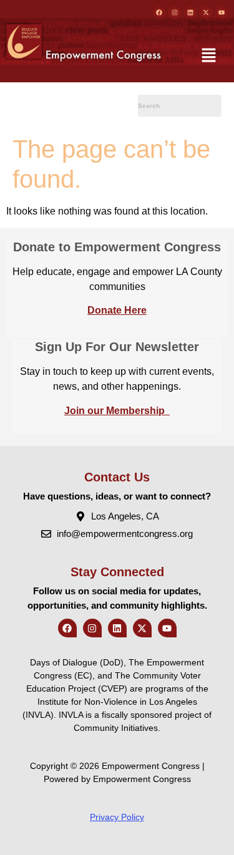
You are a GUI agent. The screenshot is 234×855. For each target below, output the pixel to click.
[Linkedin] (190, 12)
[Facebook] (159, 12)
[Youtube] (221, 12)
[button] (209, 56)
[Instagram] (174, 12)
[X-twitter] (206, 12)
